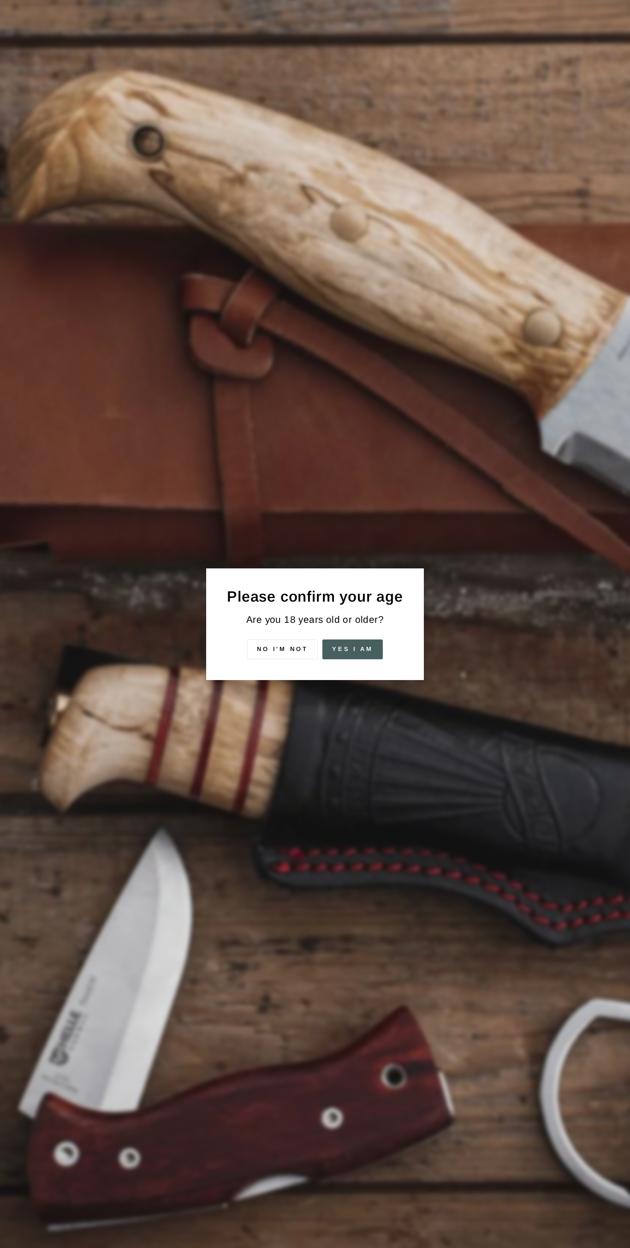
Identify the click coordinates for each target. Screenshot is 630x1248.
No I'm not (282, 648)
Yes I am (352, 648)
